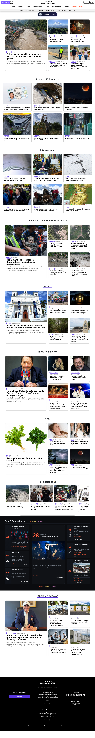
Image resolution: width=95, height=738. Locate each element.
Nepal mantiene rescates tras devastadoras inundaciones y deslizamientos (20, 261)
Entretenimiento (56, 6)
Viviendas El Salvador (61, 10)
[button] (87, 499)
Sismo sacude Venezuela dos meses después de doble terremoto (76, 179)
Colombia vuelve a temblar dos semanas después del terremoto (77, 209)
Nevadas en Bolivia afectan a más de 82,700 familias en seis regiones (45, 209)
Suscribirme (19, 696)
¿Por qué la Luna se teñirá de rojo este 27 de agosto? (77, 108)
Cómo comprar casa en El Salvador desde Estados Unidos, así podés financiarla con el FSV (79, 651)
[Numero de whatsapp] (77, 695)
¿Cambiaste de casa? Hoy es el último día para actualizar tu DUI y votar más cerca (17, 108)
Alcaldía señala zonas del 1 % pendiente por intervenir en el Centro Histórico (16, 139)
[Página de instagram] (74, 695)
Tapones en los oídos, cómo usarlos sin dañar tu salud (57, 443)
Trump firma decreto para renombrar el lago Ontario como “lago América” (46, 179)
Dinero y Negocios (66, 725)
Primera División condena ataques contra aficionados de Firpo (79, 39)
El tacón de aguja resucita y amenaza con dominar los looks (79, 443)
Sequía (21, 10)
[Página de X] (71, 695)
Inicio (13, 6)
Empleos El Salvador (49, 10)
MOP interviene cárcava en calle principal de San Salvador (47, 108)
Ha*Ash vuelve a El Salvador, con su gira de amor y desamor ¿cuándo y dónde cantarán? (58, 405)
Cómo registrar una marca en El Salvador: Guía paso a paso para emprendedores (58, 650)
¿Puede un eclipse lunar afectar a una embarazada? (79, 468)
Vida (47, 6)
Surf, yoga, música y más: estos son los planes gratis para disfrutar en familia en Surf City (79, 338)
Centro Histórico (71, 10)
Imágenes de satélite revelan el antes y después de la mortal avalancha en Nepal (79, 246)
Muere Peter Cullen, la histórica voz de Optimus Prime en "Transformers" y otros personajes (25, 393)
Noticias (20, 6)
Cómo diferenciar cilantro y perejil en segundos (24, 459)
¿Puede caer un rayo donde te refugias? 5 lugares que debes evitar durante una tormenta (58, 469)
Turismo (27, 6)
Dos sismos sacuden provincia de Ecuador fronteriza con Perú (14, 179)
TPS (36, 10)
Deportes (66, 6)
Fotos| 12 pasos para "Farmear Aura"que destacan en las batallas (40, 507)
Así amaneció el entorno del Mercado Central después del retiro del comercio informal (64, 507)
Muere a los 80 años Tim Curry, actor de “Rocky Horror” (78, 377)
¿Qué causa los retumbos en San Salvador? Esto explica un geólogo (57, 39)
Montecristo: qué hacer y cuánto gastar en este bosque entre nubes (57, 337)
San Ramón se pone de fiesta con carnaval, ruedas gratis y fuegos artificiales (58, 310)
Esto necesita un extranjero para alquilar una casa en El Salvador (79, 622)
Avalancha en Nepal (29, 10)
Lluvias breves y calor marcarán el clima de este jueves (77, 139)
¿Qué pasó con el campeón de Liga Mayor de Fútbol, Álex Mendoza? (58, 65)
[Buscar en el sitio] (11, 2)
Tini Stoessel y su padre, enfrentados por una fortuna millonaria (57, 377)
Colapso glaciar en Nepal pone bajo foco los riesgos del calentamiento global (23, 56)
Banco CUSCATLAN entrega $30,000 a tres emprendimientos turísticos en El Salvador (57, 623)
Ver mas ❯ (47, 703)
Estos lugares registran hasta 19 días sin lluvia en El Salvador (46, 139)
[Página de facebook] (67, 695)
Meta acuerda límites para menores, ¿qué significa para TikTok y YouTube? (17, 209)
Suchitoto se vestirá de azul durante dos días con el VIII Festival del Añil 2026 (25, 326)
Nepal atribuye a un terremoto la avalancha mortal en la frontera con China (79, 273)
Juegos (41, 10)
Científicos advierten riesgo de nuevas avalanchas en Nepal (56, 245)
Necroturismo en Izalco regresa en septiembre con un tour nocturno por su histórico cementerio (79, 311)
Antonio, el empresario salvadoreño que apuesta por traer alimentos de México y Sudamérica (24, 637)
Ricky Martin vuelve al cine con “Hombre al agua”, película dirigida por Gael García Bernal (79, 405)
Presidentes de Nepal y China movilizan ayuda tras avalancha (58, 272)
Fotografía (10, 503)
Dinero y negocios (38, 6)
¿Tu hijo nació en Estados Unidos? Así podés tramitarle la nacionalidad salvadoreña (79, 66)
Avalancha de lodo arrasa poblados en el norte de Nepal (16, 507)
